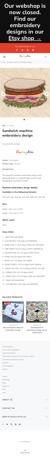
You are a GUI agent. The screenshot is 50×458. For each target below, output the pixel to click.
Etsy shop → (25, 38)
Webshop (6, 380)
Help (4, 392)
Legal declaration (9, 353)
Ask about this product (11, 144)
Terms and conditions (10, 350)
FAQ (3, 389)
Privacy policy (7, 346)
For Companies (8, 366)
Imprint (5, 363)
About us (5, 386)
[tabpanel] (25, 92)
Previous (3, 94)
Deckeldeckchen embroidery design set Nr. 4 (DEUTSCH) (37, 330)
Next (46, 94)
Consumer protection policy (13, 359)
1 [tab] (24, 119)
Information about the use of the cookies (18, 356)
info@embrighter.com (26, 46)
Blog (4, 383)
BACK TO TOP (25, 453)
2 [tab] (25, 119)
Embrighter (14, 160)
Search (5, 369)
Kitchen (17, 164)
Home (3, 62)
